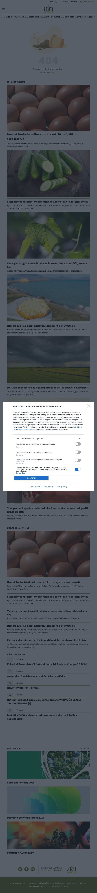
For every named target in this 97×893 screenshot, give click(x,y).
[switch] (78, 444)
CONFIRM (31, 478)
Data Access (48, 487)
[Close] (89, 406)
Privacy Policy (62, 487)
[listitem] (48, 439)
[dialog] (48, 446)
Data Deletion (35, 487)
